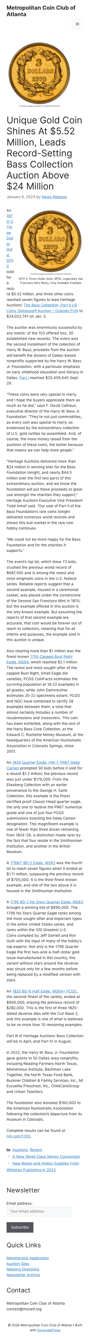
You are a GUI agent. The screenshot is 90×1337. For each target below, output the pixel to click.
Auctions (20, 1150)
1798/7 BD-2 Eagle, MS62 (32, 863)
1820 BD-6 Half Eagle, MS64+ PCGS (44, 991)
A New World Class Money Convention (46, 1156)
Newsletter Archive (23, 1275)
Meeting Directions (23, 1269)
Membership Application (28, 1258)
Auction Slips (18, 1264)
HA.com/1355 (18, 1136)
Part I (24, 378)
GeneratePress (49, 1330)
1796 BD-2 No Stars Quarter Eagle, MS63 (46, 902)
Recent (36, 1150)
